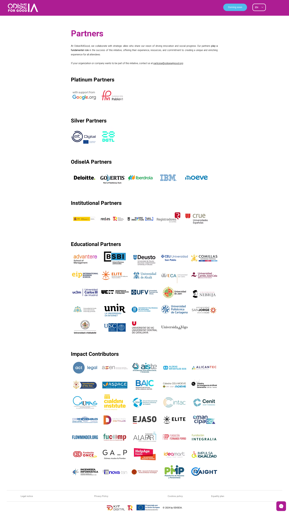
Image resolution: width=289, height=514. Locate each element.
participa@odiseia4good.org (168, 63)
